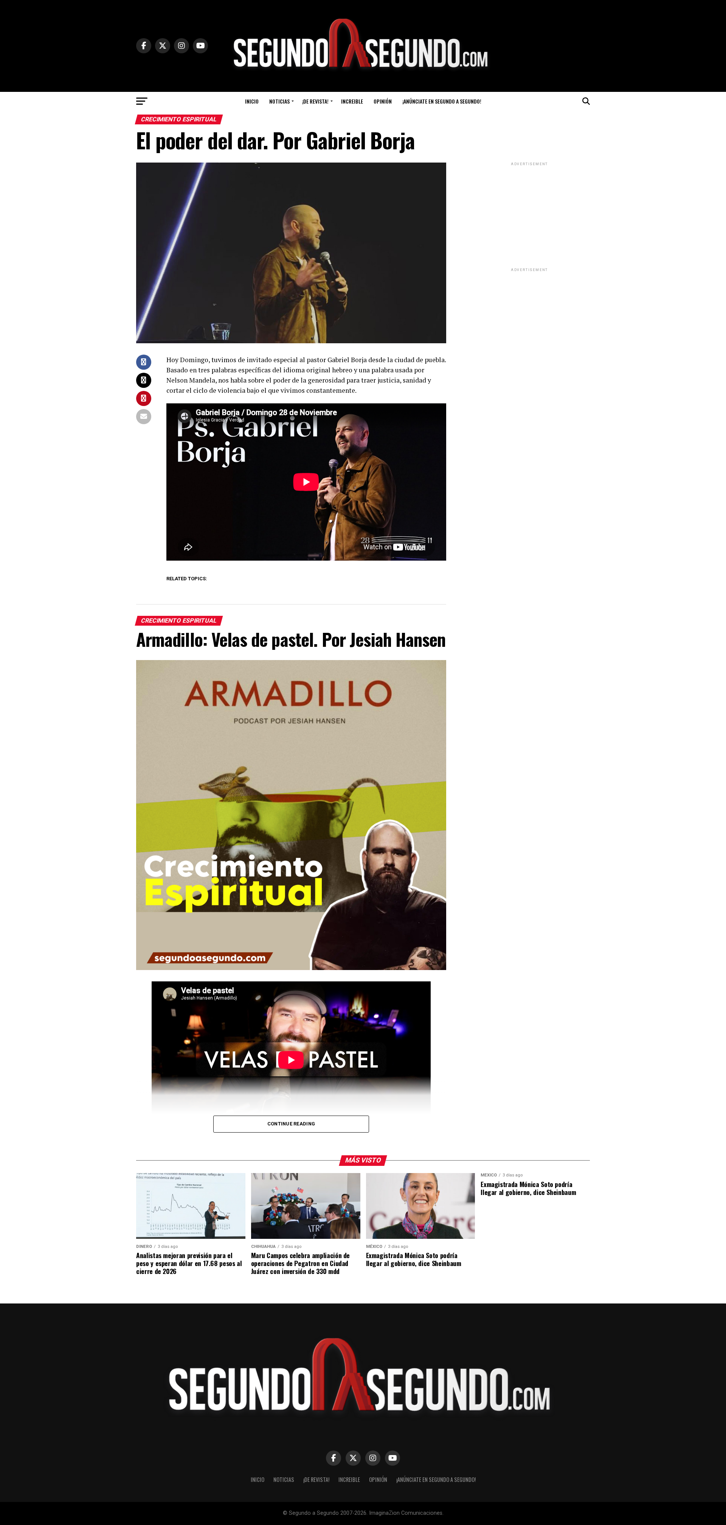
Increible (352, 101)
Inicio (252, 101)
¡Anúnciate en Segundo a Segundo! (441, 101)
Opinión (383, 101)
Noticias (279, 101)
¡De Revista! (315, 101)
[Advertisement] (529, 214)
